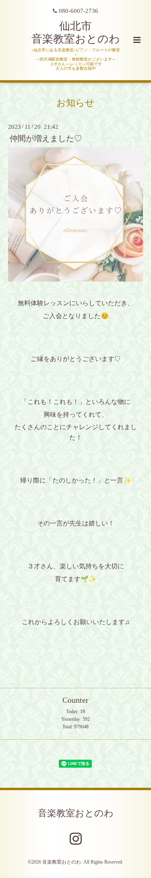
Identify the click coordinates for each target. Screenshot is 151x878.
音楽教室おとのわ (76, 813)
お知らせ (75, 103)
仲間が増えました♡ (46, 138)
